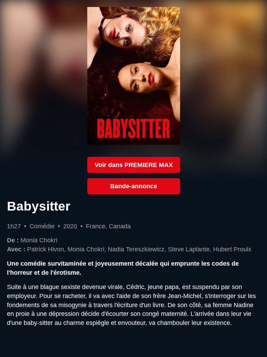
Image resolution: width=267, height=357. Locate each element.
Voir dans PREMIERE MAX (134, 164)
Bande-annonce (133, 186)
